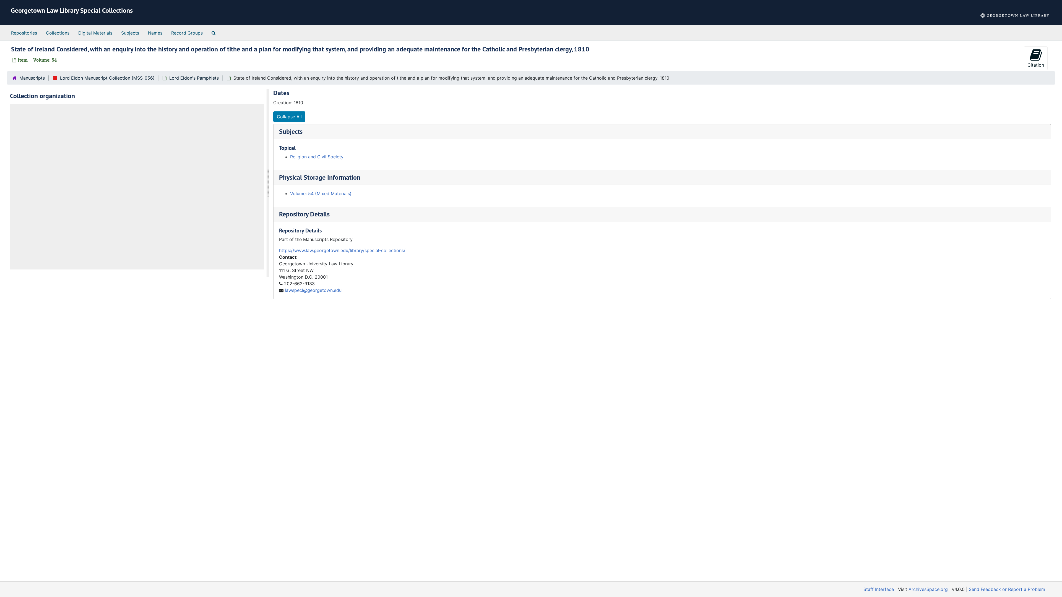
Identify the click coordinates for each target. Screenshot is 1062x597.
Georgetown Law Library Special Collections (72, 10)
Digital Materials (95, 33)
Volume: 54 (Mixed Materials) (321, 193)
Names (155, 33)
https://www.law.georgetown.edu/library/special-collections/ (342, 250)
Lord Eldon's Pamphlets (194, 78)
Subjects (130, 33)
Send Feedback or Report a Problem (1007, 589)
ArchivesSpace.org (928, 589)
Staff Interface (878, 589)
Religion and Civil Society (316, 156)
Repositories (24, 33)
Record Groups (187, 33)
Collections (57, 33)
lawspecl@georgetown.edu (313, 290)
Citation (1035, 65)
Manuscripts (32, 78)
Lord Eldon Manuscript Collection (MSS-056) (107, 78)
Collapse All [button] (289, 116)
